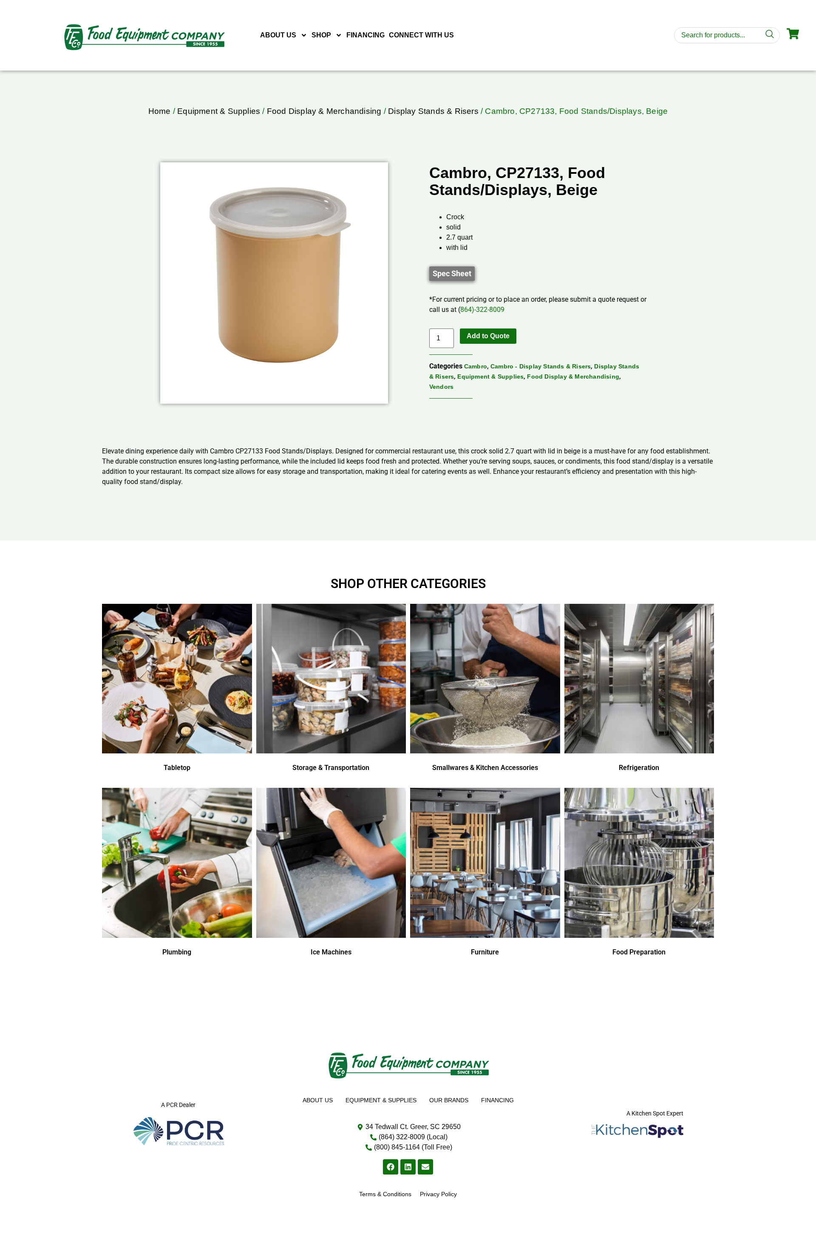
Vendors (441, 386)
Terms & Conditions (385, 1194)
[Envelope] (425, 1167)
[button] (452, 273)
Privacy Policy (438, 1194)
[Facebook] (390, 1167)
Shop (321, 35)
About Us (278, 35)
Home (159, 111)
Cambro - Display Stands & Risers (540, 366)
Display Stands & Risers (433, 111)
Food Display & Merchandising (324, 111)
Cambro (475, 366)
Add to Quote (488, 336)
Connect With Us (421, 35)
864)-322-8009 (482, 310)
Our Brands (448, 1100)
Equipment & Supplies (218, 111)
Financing (365, 35)
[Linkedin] (408, 1167)
